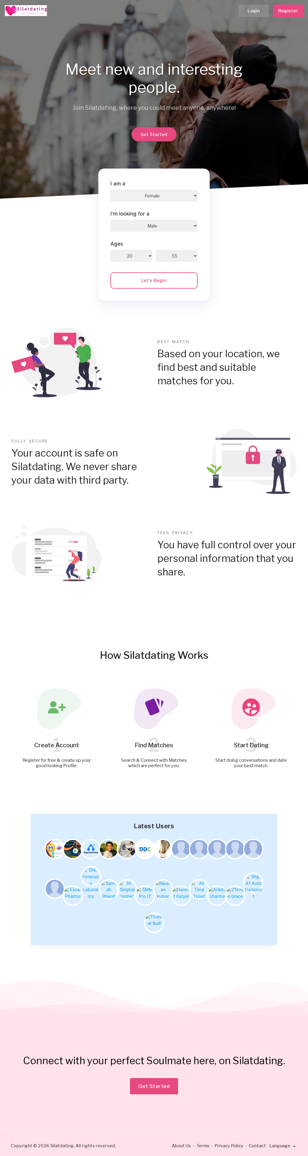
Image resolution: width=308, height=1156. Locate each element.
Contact (257, 1145)
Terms (202, 1145)
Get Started (154, 134)
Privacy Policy (229, 1145)
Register (288, 11)
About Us (181, 1145)
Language (280, 1145)
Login (254, 11)
